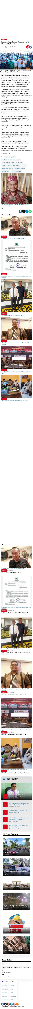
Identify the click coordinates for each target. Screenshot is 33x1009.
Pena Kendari (5, 989)
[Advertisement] (16, 18)
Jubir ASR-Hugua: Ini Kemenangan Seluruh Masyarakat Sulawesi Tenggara (16, 343)
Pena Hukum (4, 996)
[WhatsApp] (30, 211)
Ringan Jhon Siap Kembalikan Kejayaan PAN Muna (13, 238)
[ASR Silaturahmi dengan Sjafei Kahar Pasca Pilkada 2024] (16, 386)
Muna (12, 989)
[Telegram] (26, 211)
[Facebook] (20, 211)
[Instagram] (14, 1004)
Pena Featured (5, 999)
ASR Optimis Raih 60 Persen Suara (11, 159)
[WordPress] (11, 1004)
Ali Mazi (12, 999)
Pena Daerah (4, 985)
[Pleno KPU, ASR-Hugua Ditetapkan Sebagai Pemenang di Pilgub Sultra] (16, 357)
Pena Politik (4, 39)
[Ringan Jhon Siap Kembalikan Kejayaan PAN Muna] (16, 226)
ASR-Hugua (19, 162)
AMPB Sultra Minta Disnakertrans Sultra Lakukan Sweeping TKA (18, 811)
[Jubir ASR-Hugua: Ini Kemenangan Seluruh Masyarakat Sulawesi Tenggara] (16, 328)
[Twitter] (23, 211)
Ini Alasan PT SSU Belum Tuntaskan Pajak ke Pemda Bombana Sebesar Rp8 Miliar (19, 818)
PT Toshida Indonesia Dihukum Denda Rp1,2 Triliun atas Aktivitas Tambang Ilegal (19, 804)
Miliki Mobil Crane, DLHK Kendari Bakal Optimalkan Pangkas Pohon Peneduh (18, 826)
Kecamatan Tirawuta (7, 168)
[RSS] (17, 1004)
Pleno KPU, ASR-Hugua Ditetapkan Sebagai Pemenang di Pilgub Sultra (16, 372)
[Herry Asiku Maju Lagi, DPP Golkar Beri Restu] (16, 295)
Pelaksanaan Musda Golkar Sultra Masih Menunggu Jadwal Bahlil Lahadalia (16, 277)
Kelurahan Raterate (20, 168)
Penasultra (7, 46)
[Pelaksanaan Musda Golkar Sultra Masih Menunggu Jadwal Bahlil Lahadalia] (16, 256)
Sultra (12, 992)
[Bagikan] (30, 47)
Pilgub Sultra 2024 (16, 171)
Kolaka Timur (5, 171)
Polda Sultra (13, 996)
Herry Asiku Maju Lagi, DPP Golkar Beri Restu (12, 315)
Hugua (24, 165)
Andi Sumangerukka (10, 157)
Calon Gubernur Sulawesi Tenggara (11, 165)
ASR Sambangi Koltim (8, 162)
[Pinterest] (8, 1004)
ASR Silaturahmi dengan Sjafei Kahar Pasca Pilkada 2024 (14, 400)
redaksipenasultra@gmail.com (8, 976)
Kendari (12, 985)
